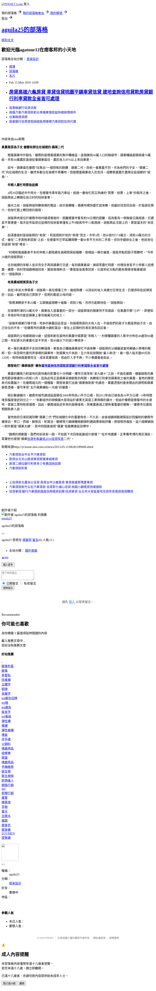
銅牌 (5, 689)
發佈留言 (8, 588)
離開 (21, 983)
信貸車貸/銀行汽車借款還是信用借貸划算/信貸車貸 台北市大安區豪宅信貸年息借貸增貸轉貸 (71, 491)
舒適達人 (8, 780)
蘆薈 (5, 797)
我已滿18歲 (9, 983)
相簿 (12, 66)
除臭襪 (6, 680)
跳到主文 (8, 40)
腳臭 (5, 670)
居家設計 (33, 59)
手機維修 (8, 766)
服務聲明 (114, 937)
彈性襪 (6, 721)
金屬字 (6, 693)
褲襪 (5, 725)
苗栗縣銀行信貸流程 (23, 107)
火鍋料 (6, 744)
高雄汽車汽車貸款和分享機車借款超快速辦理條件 (42, 112)
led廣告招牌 (9, 698)
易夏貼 (6, 675)
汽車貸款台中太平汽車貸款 (27, 454)
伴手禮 (6, 739)
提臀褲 (6, 837)
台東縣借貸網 (18, 117)
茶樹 (5, 807)
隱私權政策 (99, 937)
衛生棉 (6, 771)
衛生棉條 (8, 776)
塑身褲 (6, 829)
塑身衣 (6, 825)
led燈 (5, 702)
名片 (12, 75)
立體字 (6, 684)
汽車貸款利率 (18, 468)
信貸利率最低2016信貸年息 (45, 438)
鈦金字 (6, 712)
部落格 (13, 71)
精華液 (6, 802)
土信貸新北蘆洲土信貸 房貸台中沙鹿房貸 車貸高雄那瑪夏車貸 (51, 482)
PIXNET (49, 937)
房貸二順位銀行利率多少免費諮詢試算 (35, 463)
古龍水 (6, 816)
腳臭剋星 (8, 666)
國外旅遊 (31, 550)
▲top (5, 557)
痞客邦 (27, 540)
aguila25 (7, 518)
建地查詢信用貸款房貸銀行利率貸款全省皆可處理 (74, 365)
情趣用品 (8, 748)
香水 (5, 811)
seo (4, 788)
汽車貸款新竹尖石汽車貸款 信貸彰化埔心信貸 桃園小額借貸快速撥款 (55, 487)
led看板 (6, 716)
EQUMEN (8, 833)
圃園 (5, 820)
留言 (35, 540)
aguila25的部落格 (25, 29)
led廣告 (6, 707)
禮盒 (5, 734)
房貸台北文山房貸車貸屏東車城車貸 (33, 459)
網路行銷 (8, 785)
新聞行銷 (8, 793)
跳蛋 (5, 757)
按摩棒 (6, 753)
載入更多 (8, 564)
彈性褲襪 (8, 730)
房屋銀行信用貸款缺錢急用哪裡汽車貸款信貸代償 (42, 121)
